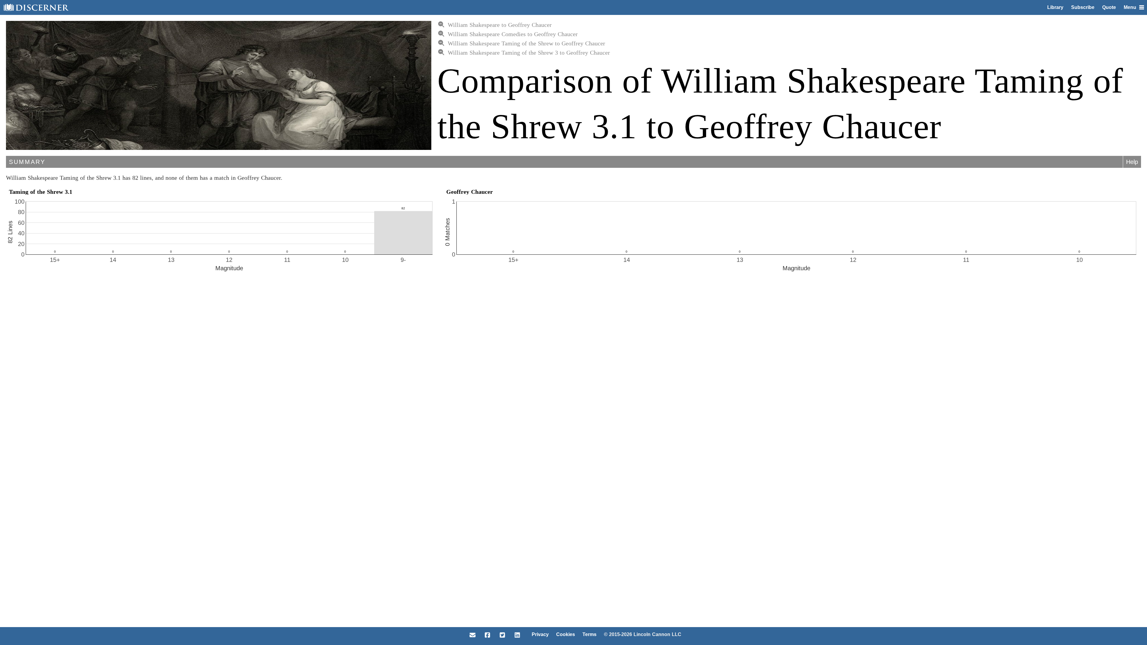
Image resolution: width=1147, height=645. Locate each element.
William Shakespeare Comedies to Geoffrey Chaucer (513, 34)
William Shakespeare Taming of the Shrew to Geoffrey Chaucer (526, 43)
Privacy (540, 634)
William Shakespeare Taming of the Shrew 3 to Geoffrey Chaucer (529, 52)
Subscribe (1082, 7)
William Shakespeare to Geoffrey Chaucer (500, 25)
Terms (589, 634)
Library (1055, 7)
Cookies (565, 634)
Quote (1109, 7)
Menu (1130, 7)
